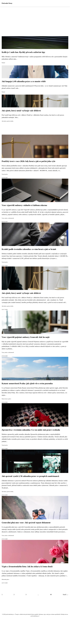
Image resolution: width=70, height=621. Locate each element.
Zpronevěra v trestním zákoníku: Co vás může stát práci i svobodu (31, 430)
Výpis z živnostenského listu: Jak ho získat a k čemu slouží (27, 566)
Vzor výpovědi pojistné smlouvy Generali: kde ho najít (26, 337)
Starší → (65, 594)
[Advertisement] (35, 19)
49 (51, 594)
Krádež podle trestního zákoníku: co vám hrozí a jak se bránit (29, 249)
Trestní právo (5, 174)
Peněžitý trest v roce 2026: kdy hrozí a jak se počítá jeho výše (28, 161)
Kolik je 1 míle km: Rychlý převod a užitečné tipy (23, 52)
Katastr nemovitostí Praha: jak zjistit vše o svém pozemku (27, 383)
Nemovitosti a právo (6, 398)
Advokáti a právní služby (7, 121)
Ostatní (3, 62)
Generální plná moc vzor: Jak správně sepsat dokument (26, 522)
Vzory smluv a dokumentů (8, 218)
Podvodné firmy (7, 3)
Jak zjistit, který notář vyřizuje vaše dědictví (21, 110)
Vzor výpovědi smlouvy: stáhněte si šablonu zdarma (24, 205)
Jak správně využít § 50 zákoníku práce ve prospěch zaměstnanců (30, 476)
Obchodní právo (5, 579)
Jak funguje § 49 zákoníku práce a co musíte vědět (24, 81)
